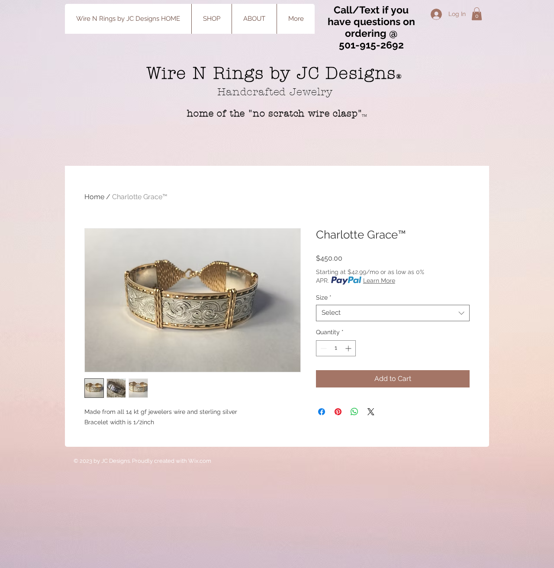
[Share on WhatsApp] (354, 412)
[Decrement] (322, 348)
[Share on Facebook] (321, 412)
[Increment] (349, 348)
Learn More (379, 280)
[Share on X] (371, 412)
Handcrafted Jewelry (277, 92)
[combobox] (393, 313)
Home (94, 197)
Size (324, 297)
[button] (476, 13)
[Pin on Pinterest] (338, 412)
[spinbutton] (336, 348)
